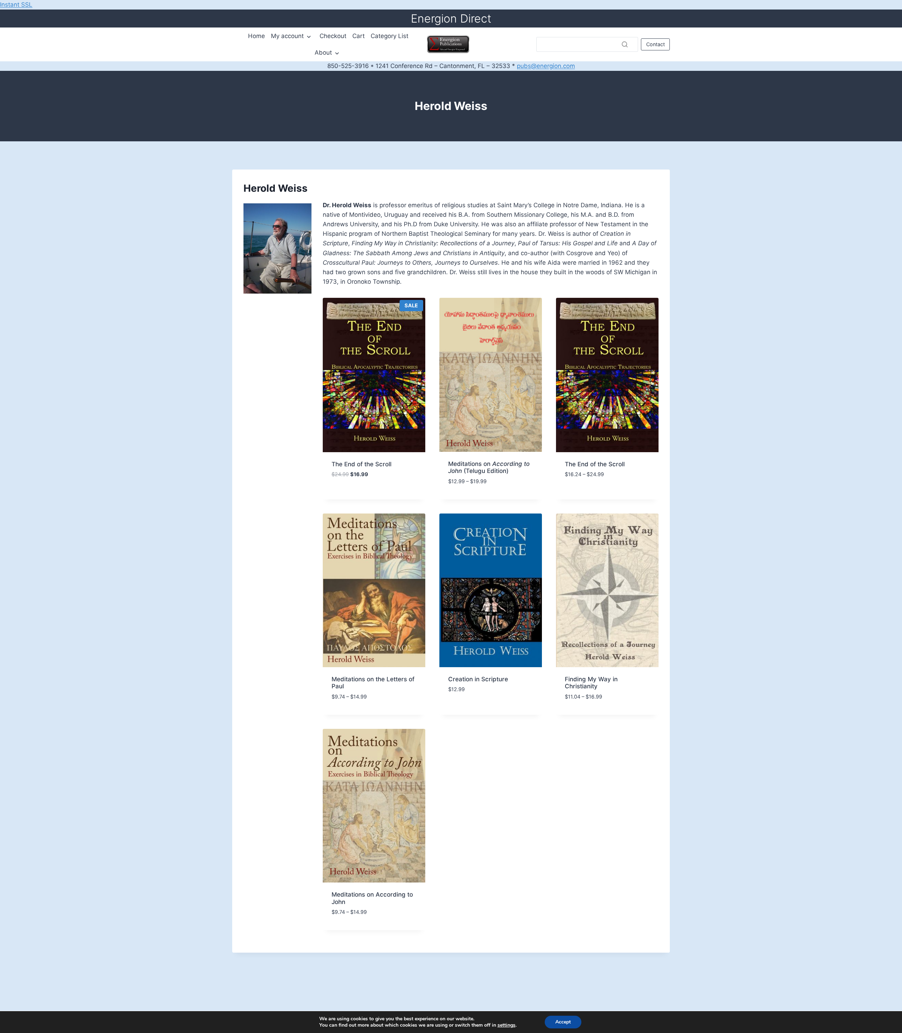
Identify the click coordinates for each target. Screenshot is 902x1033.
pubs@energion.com (546, 65)
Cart (358, 35)
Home (256, 35)
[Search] (625, 44)
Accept (563, 1022)
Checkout (333, 35)
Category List (389, 35)
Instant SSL (16, 4)
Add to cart (349, 497)
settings (506, 1025)
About (323, 52)
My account (287, 35)
